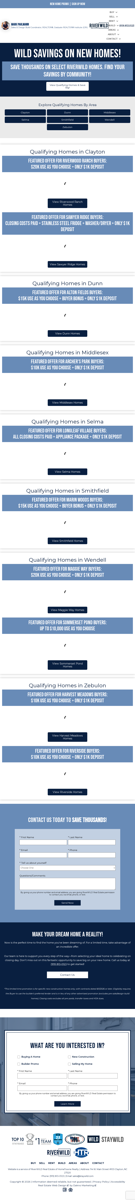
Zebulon (67, 127)
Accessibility (118, 1181)
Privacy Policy (101, 1181)
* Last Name (75, 837)
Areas (73, 1163)
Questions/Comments (32, 875)
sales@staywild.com (83, 1176)
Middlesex (110, 112)
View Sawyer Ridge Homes (67, 264)
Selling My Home (81, 1063)
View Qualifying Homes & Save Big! (67, 86)
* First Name (27, 837)
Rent (51, 1163)
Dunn (67, 112)
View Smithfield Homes (67, 540)
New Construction (82, 1056)
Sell (42, 1163)
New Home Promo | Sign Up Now (67, 4)
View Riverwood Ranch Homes (67, 203)
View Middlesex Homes (67, 402)
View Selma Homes (67, 471)
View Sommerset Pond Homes (67, 665)
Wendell (110, 119)
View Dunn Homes (67, 333)
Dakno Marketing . (85, 1185)
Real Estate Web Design (52, 1185)
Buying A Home (30, 1056)
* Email (24, 850)
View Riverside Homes (67, 792)
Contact (98, 1163)
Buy (33, 1163)
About (84, 1163)
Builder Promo (30, 1063)
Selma (25, 119)
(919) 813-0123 (59, 964)
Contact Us (67, 974)
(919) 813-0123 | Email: (61, 1176)
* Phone (72, 850)
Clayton (25, 112)
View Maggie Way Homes (67, 610)
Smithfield (67, 119)
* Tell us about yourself (33, 862)
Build (62, 1163)
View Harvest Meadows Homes (67, 737)
